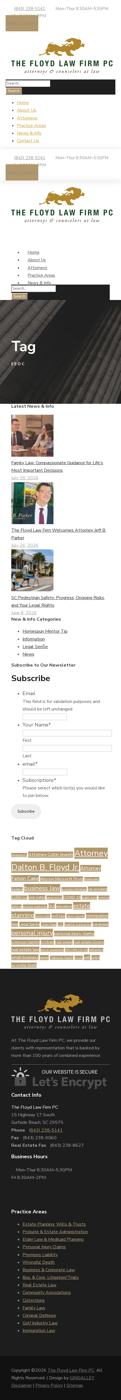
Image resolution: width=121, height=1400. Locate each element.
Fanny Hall (42, 916)
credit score (89, 897)
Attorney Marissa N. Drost (61, 878)
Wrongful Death (39, 1262)
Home (23, 103)
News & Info (29, 133)
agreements (19, 855)
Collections (34, 1300)
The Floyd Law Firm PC (71, 1370)
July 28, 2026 (25, 478)
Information (34, 639)
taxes (44, 957)
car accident (97, 889)
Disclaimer (21, 1385)
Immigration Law (39, 1331)
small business (25, 957)
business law (42, 888)
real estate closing (89, 942)
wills (95, 957)
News (28, 654)
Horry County (75, 916)
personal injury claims (74, 933)
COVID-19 (72, 897)
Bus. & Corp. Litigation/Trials (51, 1277)
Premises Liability (40, 1255)
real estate (64, 942)
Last (27, 756)
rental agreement (52, 950)
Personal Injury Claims (44, 1247)
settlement (96, 950)
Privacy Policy (49, 1385)
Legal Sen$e (35, 647)
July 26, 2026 (25, 545)
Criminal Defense (39, 1315)
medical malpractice (77, 924)
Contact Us (28, 141)
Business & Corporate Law (49, 1270)
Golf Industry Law (40, 1323)
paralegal (101, 924)
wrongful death (24, 965)
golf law (58, 915)
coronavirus (54, 897)
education (64, 906)
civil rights (36, 897)
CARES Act (19, 897)
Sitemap (74, 1385)
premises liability (25, 942)
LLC (60, 924)
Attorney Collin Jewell (50, 855)
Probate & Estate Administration (55, 1232)
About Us (26, 110)
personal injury (32, 933)
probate (47, 942)
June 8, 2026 (24, 613)
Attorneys (27, 118)
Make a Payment (22, 23)
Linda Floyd (49, 924)
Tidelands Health (61, 958)
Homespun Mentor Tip (45, 631)
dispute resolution (35, 906)
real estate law (25, 949)
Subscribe (26, 811)
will (87, 957)
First (27, 740)
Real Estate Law (39, 1285)
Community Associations (47, 1292)
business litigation (74, 889)
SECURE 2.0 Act (76, 950)
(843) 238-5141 (29, 8)
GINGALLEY (82, 1378)
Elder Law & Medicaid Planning (53, 1239)
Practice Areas (31, 126)
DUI (51, 906)
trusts (79, 958)
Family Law (34, 1308)
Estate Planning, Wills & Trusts (54, 1224)
